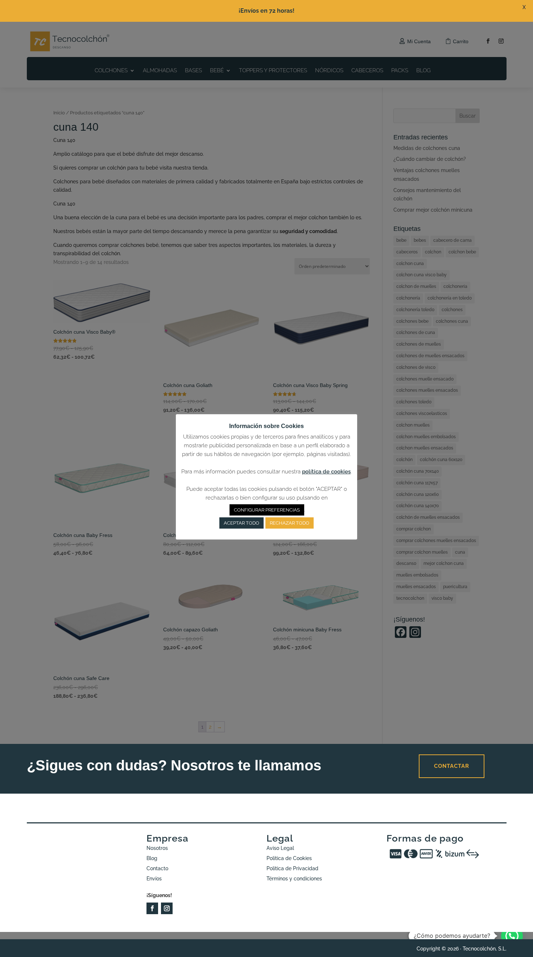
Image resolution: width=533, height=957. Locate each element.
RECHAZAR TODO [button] (289, 523)
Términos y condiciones (294, 878)
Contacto (157, 868)
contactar (451, 766)
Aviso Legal (280, 848)
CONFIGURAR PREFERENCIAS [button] (267, 510)
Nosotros (157, 848)
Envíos (154, 878)
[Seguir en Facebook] (152, 908)
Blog (151, 858)
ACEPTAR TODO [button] (241, 523)
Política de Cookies (289, 858)
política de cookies (326, 471)
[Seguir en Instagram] (167, 908)
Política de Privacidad (292, 868)
